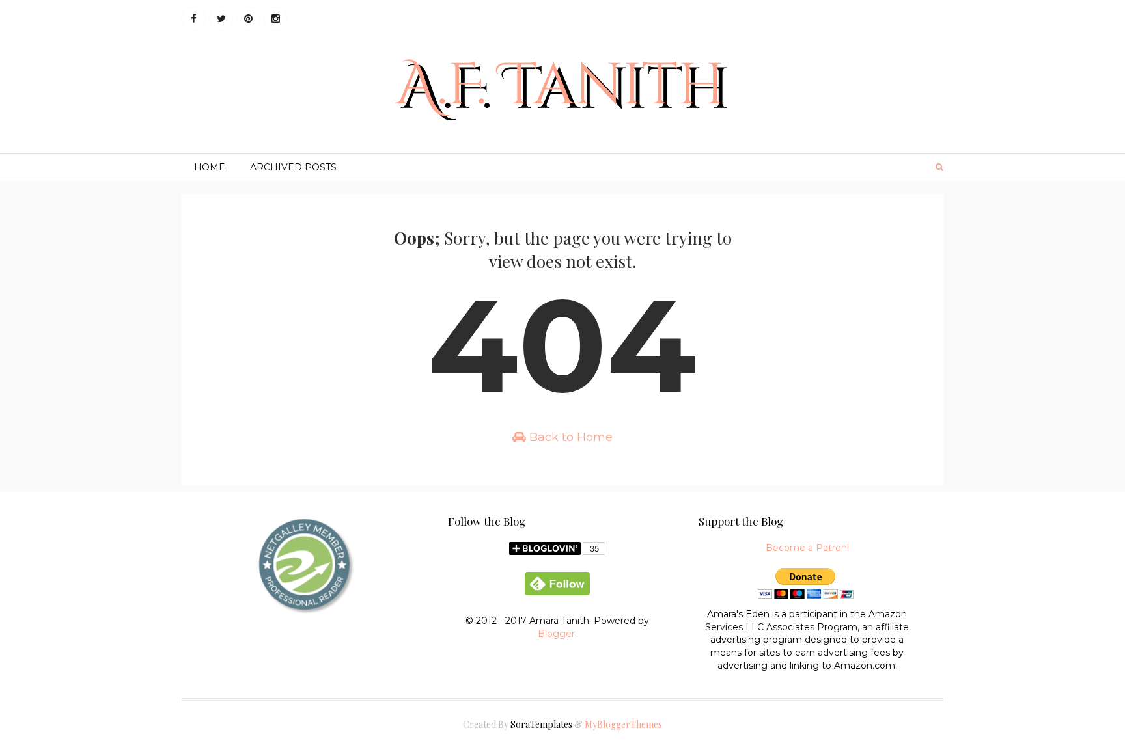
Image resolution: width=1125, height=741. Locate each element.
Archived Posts (293, 167)
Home (209, 167)
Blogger (556, 634)
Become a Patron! (807, 548)
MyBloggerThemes (623, 724)
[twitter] (221, 19)
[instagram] (276, 19)
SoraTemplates (541, 724)
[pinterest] (248, 19)
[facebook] (194, 19)
